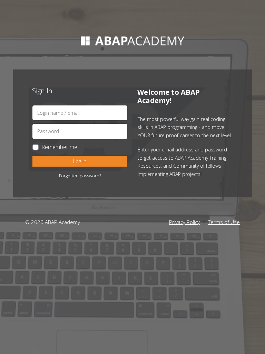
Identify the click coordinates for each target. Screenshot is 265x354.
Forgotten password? (80, 176)
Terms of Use (224, 221)
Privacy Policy (184, 221)
